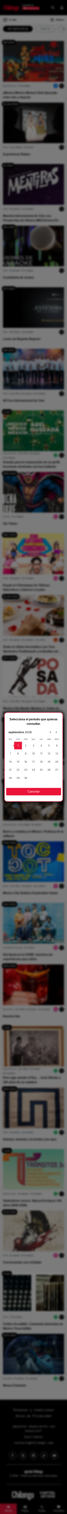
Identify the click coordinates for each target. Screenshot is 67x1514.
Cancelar (34, 791)
